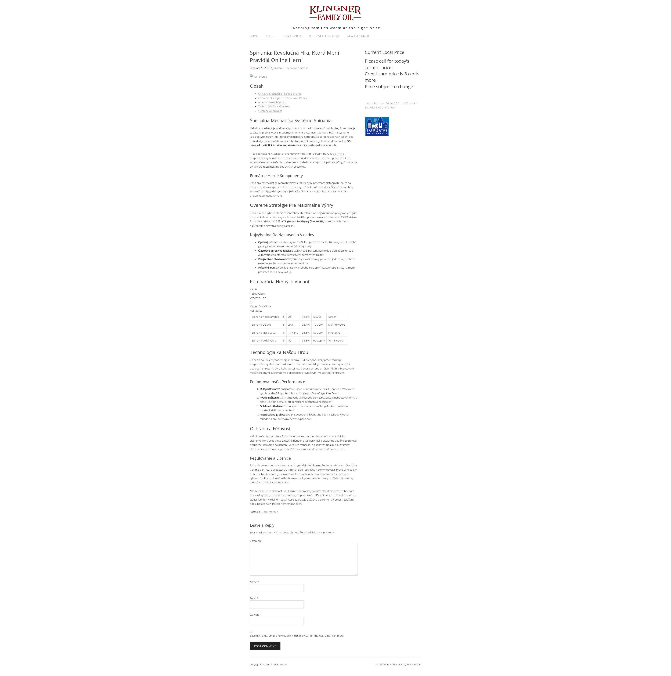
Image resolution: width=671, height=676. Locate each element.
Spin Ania (338, 153)
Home (254, 36)
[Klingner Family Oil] (335, 18)
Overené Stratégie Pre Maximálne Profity (282, 98)
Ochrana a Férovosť (270, 110)
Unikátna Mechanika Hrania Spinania (279, 93)
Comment (256, 541)
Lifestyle (379, 664)
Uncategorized (270, 511)
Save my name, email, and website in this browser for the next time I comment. (297, 635)
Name (254, 582)
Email (254, 598)
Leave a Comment (297, 68)
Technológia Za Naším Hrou (274, 106)
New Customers (359, 36)
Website (255, 615)
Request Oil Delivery (324, 36)
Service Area (292, 36)
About (270, 36)
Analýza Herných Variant (272, 102)
